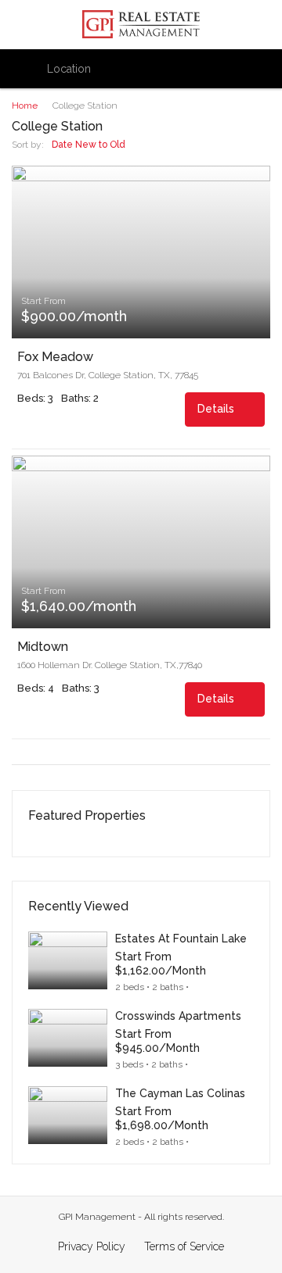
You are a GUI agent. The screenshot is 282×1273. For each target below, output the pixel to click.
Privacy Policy (91, 1246)
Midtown (42, 647)
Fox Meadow (55, 357)
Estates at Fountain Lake (181, 938)
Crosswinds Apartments (178, 1016)
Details (217, 408)
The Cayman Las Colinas (180, 1093)
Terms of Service (184, 1246)
